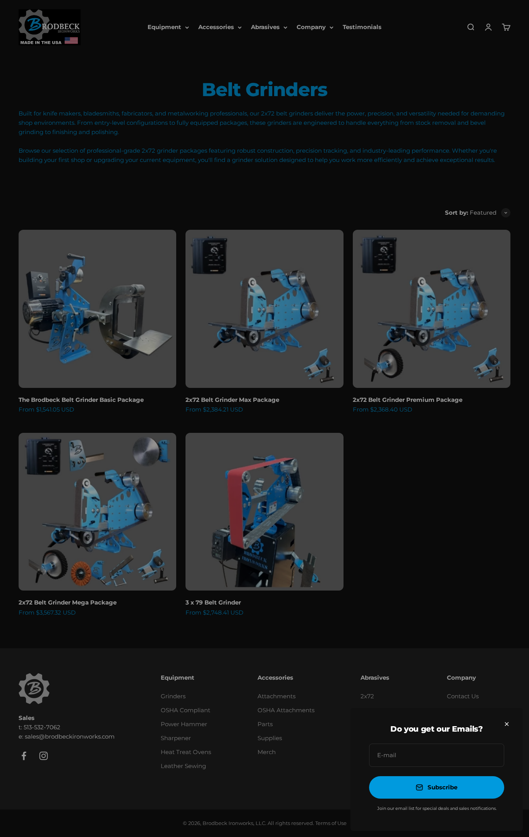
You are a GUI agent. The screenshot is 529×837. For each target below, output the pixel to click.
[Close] (506, 724)
